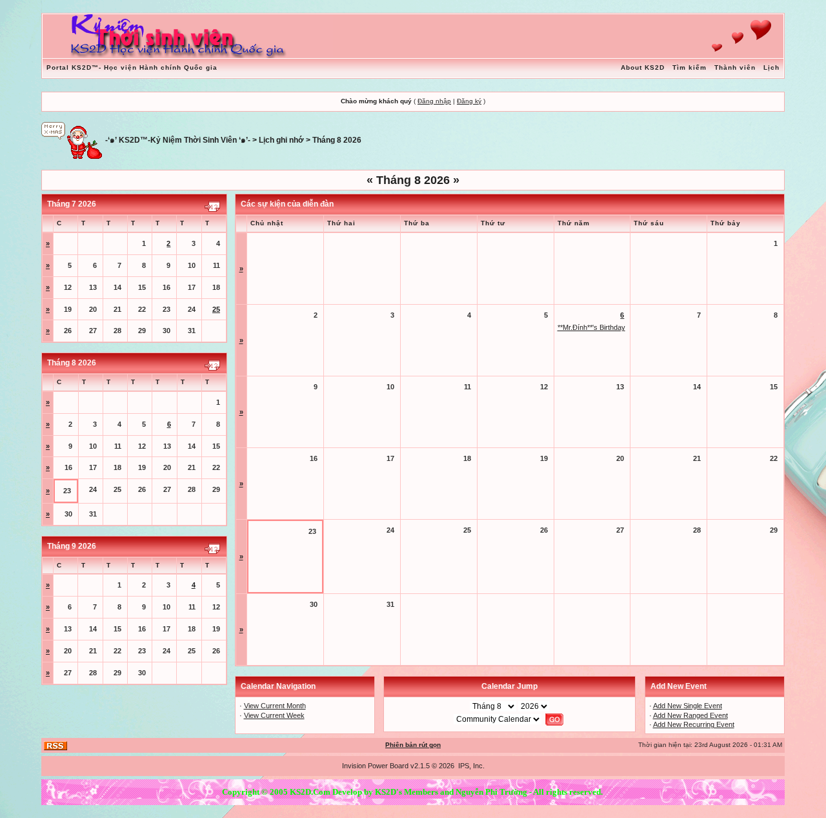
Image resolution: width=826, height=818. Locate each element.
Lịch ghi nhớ (281, 140)
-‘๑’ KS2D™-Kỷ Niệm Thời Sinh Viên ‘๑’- (177, 140)
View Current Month (275, 706)
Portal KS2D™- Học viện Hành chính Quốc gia (131, 67)
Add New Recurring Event (693, 724)
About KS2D (643, 67)
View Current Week (274, 715)
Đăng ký (469, 101)
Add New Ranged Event (690, 715)
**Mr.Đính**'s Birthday (591, 327)
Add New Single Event (687, 706)
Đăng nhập (434, 101)
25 (216, 309)
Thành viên (735, 67)
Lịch (771, 67)
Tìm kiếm (689, 67)
